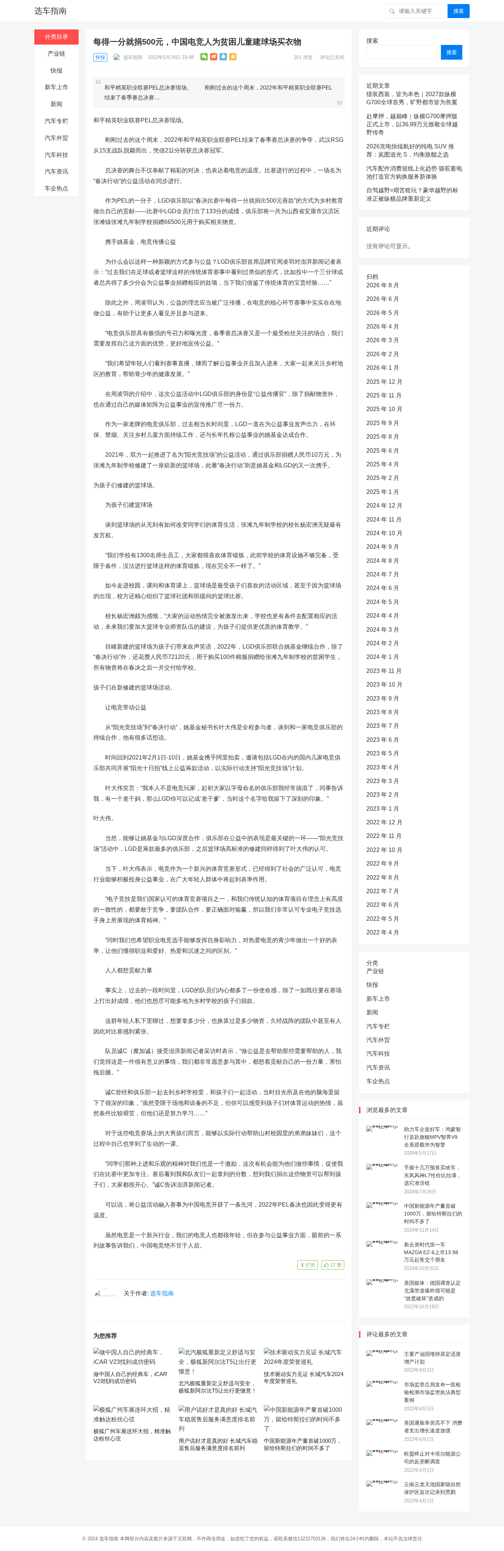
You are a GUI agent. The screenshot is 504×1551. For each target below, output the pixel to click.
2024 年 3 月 (382, 630)
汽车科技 (56, 155)
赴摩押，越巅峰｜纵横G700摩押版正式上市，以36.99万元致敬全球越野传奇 (412, 124)
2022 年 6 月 (382, 905)
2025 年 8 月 (382, 437)
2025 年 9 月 (382, 423)
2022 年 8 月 (382, 877)
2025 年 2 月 (382, 478)
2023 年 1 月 (382, 809)
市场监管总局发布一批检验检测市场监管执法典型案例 (432, 1392)
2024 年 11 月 (384, 519)
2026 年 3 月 (382, 340)
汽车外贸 (56, 138)
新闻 (56, 104)
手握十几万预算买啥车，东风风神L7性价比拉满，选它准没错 (433, 1175)
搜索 (458, 11)
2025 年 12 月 (384, 382)
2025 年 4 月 (382, 464)
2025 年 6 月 (382, 451)
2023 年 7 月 (382, 726)
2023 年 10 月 (384, 684)
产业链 (56, 53)
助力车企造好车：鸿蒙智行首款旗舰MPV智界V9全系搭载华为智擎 (432, 1137)
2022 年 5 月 (382, 919)
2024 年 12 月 (384, 505)
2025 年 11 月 (384, 395)
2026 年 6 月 (382, 299)
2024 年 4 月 (382, 616)
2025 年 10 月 (384, 409)
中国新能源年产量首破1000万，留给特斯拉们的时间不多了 (433, 1213)
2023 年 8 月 (382, 712)
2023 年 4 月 (382, 767)
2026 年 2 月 (382, 354)
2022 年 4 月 (382, 932)
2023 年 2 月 (382, 795)
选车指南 (50, 10)
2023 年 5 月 (382, 753)
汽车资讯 (56, 171)
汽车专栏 (56, 121)
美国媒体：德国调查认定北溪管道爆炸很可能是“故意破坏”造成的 (432, 1290)
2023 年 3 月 (382, 781)
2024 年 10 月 (384, 533)
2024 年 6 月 (382, 588)
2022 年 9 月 (382, 863)
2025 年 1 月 (382, 492)
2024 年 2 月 (382, 643)
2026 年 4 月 (382, 326)
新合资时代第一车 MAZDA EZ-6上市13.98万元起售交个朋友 (431, 1252)
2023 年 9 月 (382, 698)
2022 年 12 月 (384, 822)
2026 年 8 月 (382, 285)
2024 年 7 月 (382, 574)
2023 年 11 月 (384, 671)
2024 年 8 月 (382, 561)
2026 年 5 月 (382, 313)
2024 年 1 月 (382, 657)
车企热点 (56, 188)
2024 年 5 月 (382, 602)
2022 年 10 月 (384, 850)
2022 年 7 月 (382, 891)
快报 (56, 70)
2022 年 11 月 (384, 836)
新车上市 (56, 87)
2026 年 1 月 (382, 368)
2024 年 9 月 (382, 547)
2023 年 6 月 (382, 740)
